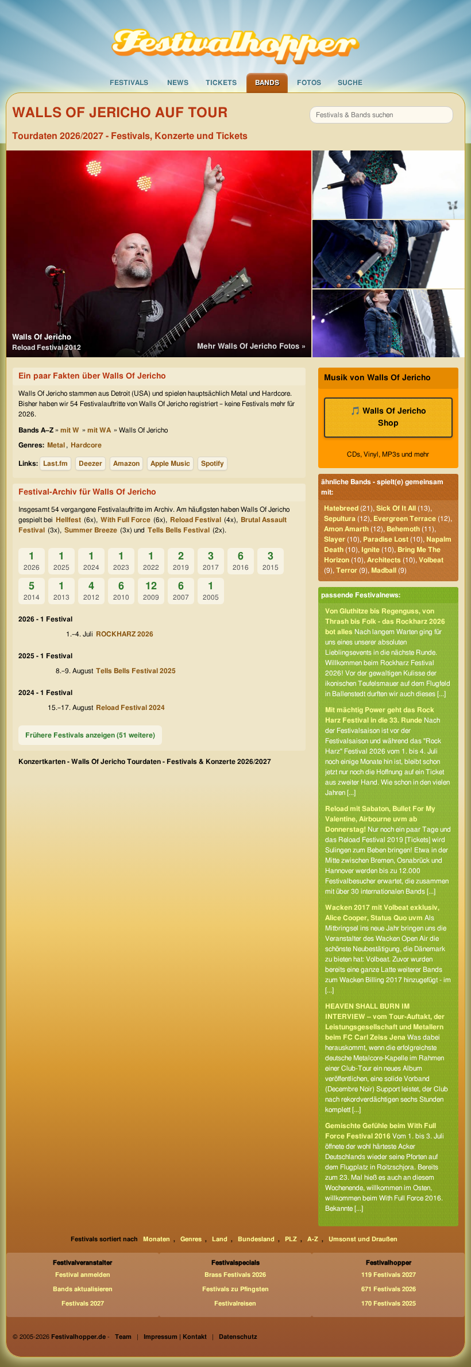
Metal (56, 445)
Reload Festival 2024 (130, 707)
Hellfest (68, 519)
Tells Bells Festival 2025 (136, 670)
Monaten (156, 1239)
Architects (384, 560)
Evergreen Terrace (404, 518)
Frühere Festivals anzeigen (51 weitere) (90, 735)
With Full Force (125, 519)
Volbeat (431, 560)
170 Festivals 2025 (388, 1303)
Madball (383, 570)
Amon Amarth (346, 529)
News (177, 82)
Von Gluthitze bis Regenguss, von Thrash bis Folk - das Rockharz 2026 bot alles (385, 621)
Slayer (334, 539)
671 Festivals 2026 (388, 1289)
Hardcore (86, 445)
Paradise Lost (385, 539)
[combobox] (381, 114)
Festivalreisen (235, 1303)
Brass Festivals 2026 (235, 1275)
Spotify (212, 463)
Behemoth (403, 529)
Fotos (309, 82)
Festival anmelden (82, 1275)
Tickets (221, 82)
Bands (267, 82)
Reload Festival (195, 519)
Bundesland (256, 1239)
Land (219, 1239)
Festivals (129, 82)
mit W (69, 430)
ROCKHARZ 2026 (124, 634)
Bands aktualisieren (83, 1289)
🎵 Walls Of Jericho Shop (388, 417)
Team (123, 1337)
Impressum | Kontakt (175, 1337)
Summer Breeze (90, 530)
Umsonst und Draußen (363, 1239)
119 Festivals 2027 (388, 1275)
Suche (350, 82)
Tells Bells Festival (179, 530)
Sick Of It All (396, 508)
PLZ (291, 1239)
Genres (191, 1239)
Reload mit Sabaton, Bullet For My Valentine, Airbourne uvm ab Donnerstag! (380, 819)
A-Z (312, 1239)
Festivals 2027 (82, 1303)
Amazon (126, 463)
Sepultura (340, 518)
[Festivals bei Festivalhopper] (235, 36)
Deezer (90, 463)
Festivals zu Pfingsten (235, 1289)
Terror (346, 570)
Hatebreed (341, 508)
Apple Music (170, 463)
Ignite (370, 549)
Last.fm (55, 463)
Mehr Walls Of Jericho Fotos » (251, 346)
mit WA (99, 430)
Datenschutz (238, 1337)
